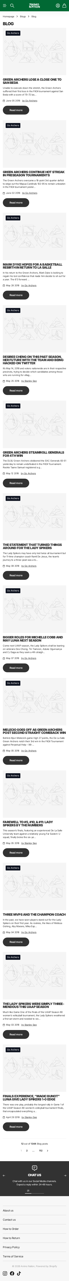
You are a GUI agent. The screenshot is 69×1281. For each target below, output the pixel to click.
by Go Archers (29, 100)
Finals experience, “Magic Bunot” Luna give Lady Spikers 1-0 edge (31, 1097)
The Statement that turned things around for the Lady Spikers (32, 546)
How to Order (11, 1229)
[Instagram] (5, 1273)
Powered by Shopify (46, 1266)
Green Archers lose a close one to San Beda (32, 81)
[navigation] (34, 1190)
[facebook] (12, 1273)
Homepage (8, 16)
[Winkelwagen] (64, 5)
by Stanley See (29, 380)
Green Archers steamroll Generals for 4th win (33, 454)
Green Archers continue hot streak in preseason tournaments (33, 173)
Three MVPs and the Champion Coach (34, 914)
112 (40, 1150)
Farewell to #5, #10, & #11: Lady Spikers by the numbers (28, 823)
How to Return (11, 1238)
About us (8, 1210)
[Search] (12, 6)
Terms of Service (13, 1256)
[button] (4, 1175)
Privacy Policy (11, 1247)
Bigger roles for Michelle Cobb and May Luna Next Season (33, 638)
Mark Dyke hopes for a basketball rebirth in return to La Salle (32, 266)
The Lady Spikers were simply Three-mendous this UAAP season (33, 1005)
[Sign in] (58, 5)
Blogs (23, 16)
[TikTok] (19, 1273)
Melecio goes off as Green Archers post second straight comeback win (34, 731)
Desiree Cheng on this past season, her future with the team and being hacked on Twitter (33, 360)
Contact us (9, 1219)
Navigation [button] (5, 6)
